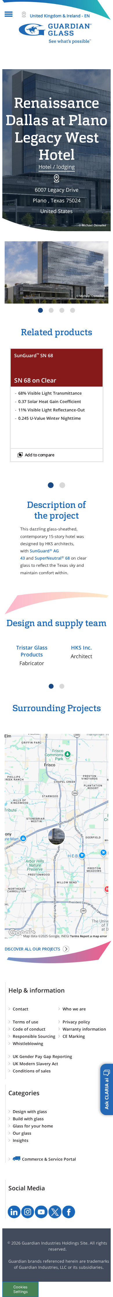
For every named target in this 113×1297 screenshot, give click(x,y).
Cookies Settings (20, 1289)
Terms (74, 936)
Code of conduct (29, 1029)
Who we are (74, 1009)
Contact (20, 1009)
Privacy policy (76, 1022)
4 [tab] (72, 310)
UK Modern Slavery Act (35, 1063)
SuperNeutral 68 (52, 558)
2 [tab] (51, 310)
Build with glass (28, 1118)
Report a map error (93, 936)
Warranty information (84, 1029)
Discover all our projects (32, 949)
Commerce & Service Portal (49, 1159)
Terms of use (25, 1022)
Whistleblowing (28, 1043)
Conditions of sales (32, 1071)
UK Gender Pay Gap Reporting (42, 1056)
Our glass (22, 1133)
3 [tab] (61, 310)
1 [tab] (40, 310)
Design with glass (30, 1111)
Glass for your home (33, 1126)
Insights (20, 1140)
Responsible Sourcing (34, 1036)
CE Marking (74, 1036)
